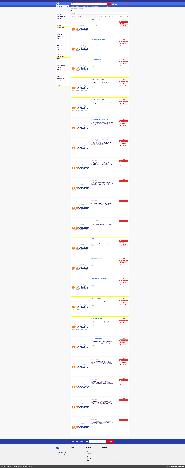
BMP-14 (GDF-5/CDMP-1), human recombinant (99, 278)
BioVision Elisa (60, 23)
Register (116, 4)
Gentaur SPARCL (60, 83)
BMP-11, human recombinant (96, 358)
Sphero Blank (59, 63)
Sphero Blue (59, 58)
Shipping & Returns (94, 6)
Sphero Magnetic (60, 49)
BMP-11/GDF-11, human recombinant (98, 79)
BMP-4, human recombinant (96, 318)
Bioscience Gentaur (61, 36)
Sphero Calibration (60, 60)
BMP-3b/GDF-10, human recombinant (98, 39)
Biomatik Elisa (60, 12)
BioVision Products (60, 27)
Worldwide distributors (75, 6)
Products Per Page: (120, 16)
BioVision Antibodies (61, 20)
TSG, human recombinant (96, 59)
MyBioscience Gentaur (61, 29)
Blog (107, 6)
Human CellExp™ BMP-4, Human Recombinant (99, 159)
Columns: (100, 16)
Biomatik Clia (59, 34)
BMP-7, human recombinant (96, 298)
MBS (58, 38)
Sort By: (73, 16)
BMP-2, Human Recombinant (96, 338)
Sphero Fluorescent (61, 43)
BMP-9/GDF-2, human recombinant (97, 99)
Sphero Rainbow (60, 51)
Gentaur (58, 74)
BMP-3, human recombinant (96, 398)
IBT (58, 47)
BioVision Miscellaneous (61, 65)
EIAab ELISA (59, 18)
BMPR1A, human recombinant (96, 218)
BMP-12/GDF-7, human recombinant (98, 417)
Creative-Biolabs (60, 56)
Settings (168, 466)
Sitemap (73, 459)
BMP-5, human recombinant (96, 378)
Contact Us (102, 6)
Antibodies (89, 453)
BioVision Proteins (60, 32)
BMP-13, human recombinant (96, 238)
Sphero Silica (59, 67)
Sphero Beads (60, 45)
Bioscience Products (61, 40)
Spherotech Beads (60, 78)
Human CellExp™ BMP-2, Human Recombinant (99, 178)
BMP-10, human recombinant (96, 258)
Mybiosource (59, 25)
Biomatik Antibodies (61, 16)
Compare (124, 23)
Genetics (88, 460)
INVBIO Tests (59, 54)
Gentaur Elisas (86, 6)
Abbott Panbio (60, 80)
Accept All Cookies (180, 466)
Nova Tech (59, 14)
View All (58, 85)
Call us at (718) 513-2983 (62, 454)
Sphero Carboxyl (60, 69)
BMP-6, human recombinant (96, 198)
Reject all (173, 466)
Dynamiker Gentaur (61, 71)
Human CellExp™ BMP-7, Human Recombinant (99, 139)
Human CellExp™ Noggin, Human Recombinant (99, 119)
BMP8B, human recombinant (96, 19)
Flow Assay (89, 458)
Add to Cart (124, 21)
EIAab (58, 76)
